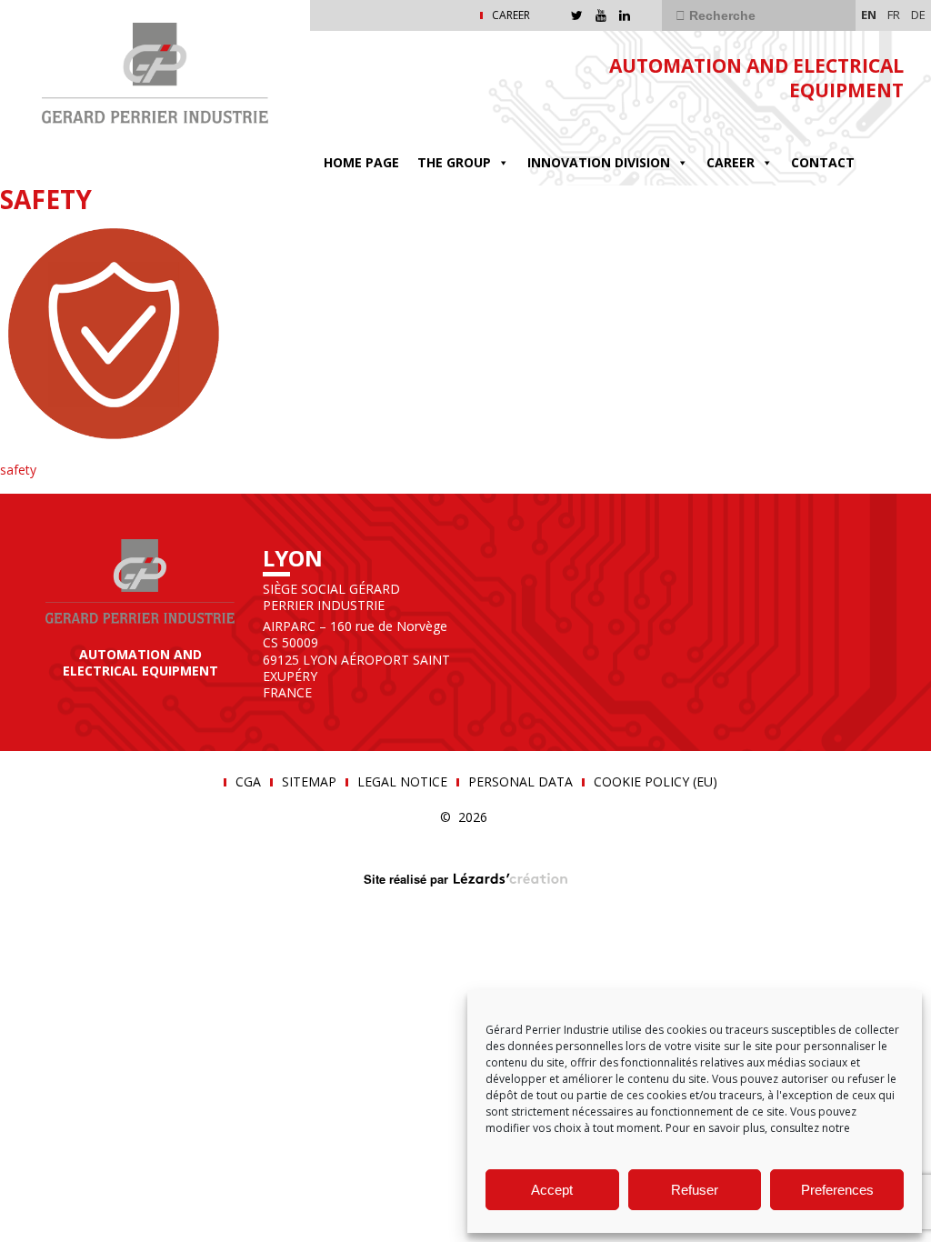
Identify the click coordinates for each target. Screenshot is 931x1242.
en (868, 14)
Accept (552, 1189)
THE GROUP (454, 162)
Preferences (837, 1189)
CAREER (511, 15)
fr (893, 14)
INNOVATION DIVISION (598, 162)
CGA (248, 782)
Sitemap (309, 782)
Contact (823, 162)
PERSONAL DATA (520, 782)
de (918, 14)
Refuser (694, 1189)
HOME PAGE (361, 162)
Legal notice (402, 782)
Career (730, 162)
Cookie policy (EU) (655, 782)
